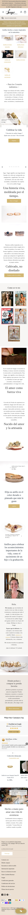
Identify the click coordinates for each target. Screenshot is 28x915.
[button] (1, 744)
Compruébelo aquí (14, 758)
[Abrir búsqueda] (2, 18)
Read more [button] (4, 748)
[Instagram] (5, 894)
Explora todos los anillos (14, 275)
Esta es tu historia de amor (8, 871)
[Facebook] (2, 894)
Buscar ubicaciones (14, 708)
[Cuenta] (21, 11)
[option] (14, 23)
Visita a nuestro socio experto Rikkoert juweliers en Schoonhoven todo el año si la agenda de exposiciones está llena (14, 23)
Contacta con (5, 860)
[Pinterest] (7, 894)
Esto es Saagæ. (14, 201)
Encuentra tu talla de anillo (8, 865)
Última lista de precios (7, 889)
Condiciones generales (7, 880)
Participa (7, 853)
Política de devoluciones (8, 886)
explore (14, 506)
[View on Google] (3, 739)
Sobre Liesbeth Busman (7, 874)
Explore (14, 140)
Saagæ (3, 877)
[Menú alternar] (3, 12)
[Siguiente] (26, 167)
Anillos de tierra (20, 60)
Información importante (7, 868)
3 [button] (13, 166)
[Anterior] (2, 167)
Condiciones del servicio (8, 883)
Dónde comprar (5, 862)
